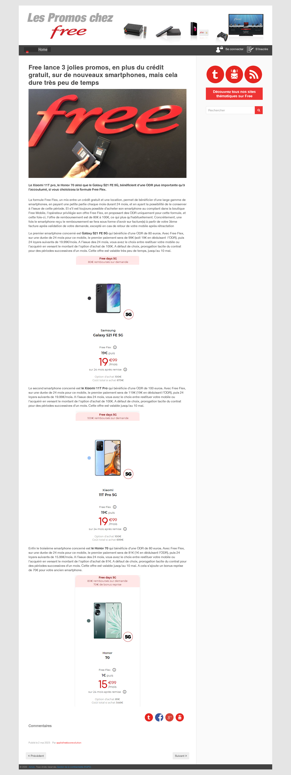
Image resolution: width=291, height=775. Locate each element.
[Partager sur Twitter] (149, 717)
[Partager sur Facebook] (159, 717)
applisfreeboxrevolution (68, 742)
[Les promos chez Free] (145, 25)
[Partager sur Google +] (169, 717)
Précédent (37, 755)
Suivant (179, 755)
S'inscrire (262, 49)
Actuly (32, 767)
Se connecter (234, 49)
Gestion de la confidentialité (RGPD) (74, 767)
